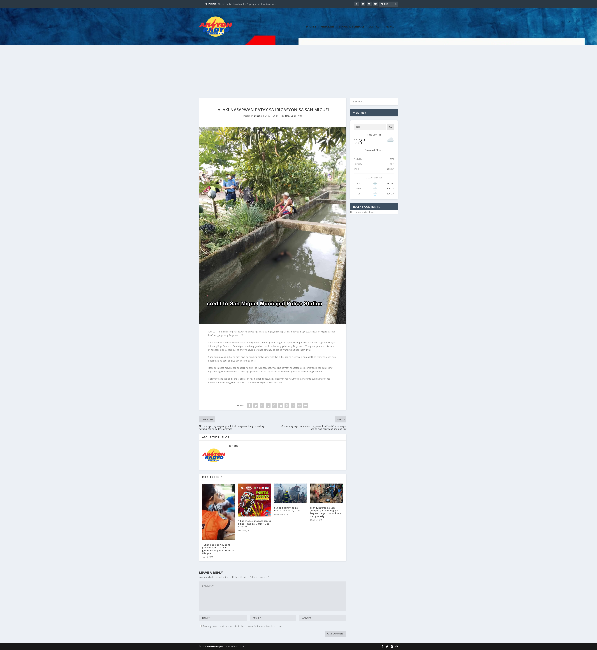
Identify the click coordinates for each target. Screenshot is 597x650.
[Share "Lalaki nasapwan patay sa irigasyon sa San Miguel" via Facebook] (249, 405)
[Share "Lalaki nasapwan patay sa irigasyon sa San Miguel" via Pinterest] (274, 405)
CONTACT (375, 26)
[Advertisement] (298, 68)
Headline (284, 115)
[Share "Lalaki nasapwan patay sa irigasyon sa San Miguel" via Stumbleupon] (293, 405)
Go (390, 126)
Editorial (258, 115)
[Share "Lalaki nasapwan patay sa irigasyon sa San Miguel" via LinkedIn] (281, 405)
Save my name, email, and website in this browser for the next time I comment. (243, 626)
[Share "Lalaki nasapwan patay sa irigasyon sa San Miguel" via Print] (305, 405)
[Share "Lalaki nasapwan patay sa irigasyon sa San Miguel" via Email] (299, 405)
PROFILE (311, 26)
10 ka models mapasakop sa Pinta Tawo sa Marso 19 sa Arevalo (254, 523)
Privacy (391, 26)
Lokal (293, 115)
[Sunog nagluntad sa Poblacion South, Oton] (290, 493)
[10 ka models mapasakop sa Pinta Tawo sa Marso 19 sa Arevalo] (254, 500)
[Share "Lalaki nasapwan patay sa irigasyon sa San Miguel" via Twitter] (256, 405)
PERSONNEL (327, 26)
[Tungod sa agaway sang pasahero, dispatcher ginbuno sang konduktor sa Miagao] (218, 512)
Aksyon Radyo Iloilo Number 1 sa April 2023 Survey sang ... (247, 3)
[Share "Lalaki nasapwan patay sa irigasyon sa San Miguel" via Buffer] (287, 405)
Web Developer (215, 646)
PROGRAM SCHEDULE (351, 26)
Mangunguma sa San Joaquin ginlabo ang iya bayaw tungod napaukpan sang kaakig (325, 512)
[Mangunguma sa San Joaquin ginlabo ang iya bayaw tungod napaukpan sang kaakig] (326, 493)
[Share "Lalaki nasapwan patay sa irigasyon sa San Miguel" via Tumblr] (268, 405)
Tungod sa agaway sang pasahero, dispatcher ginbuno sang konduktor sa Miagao (218, 549)
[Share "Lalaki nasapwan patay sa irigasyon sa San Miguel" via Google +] (262, 405)
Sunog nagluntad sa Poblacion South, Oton (287, 509)
